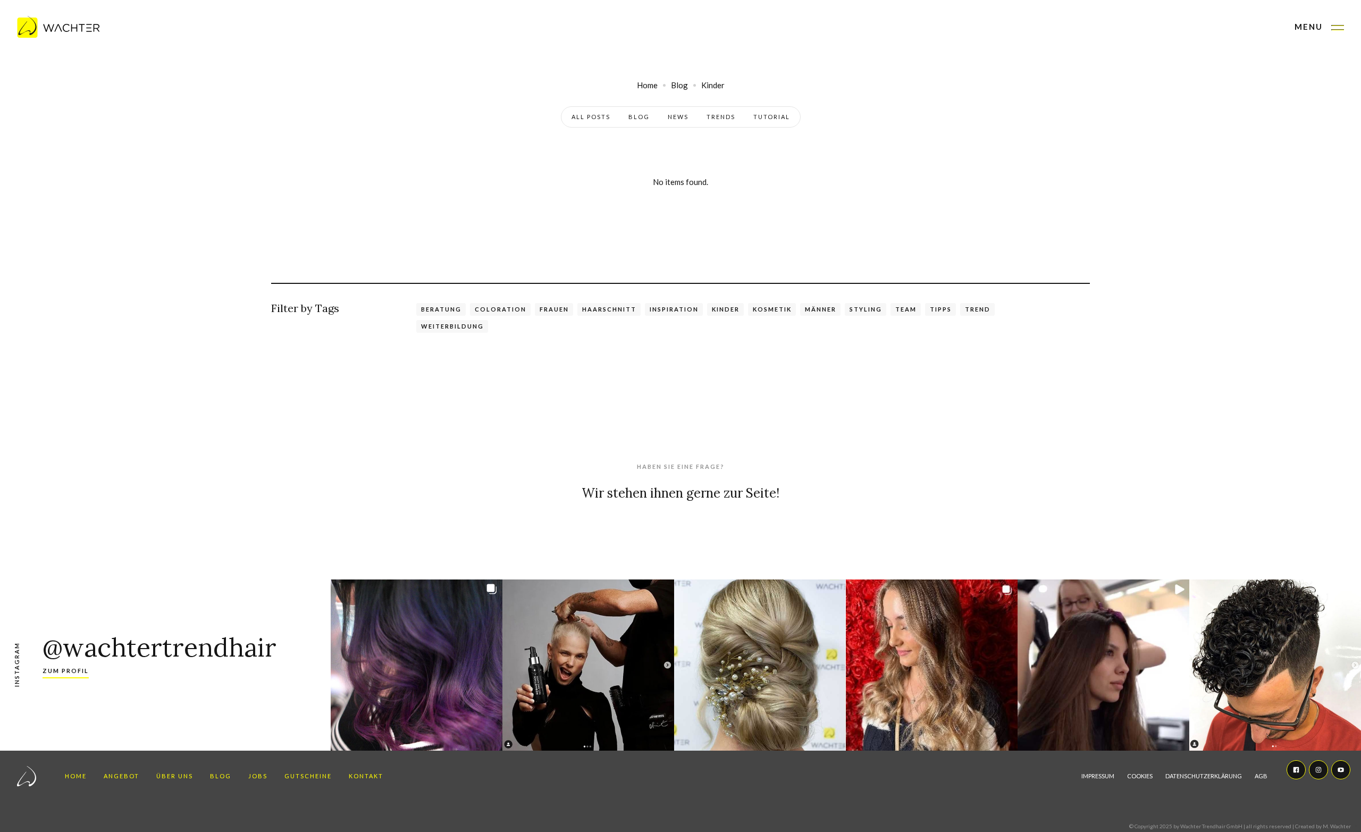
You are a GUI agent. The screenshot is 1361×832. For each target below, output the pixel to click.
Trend (977, 309)
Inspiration (674, 309)
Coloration (500, 309)
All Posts (591, 116)
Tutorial (771, 116)
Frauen (554, 309)
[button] (1319, 28)
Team (906, 309)
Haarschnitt (609, 309)
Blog (639, 116)
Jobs (257, 775)
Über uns (174, 775)
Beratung (441, 309)
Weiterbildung (452, 326)
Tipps (941, 309)
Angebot (121, 775)
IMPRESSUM (1097, 775)
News (678, 116)
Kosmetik (772, 309)
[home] (58, 27)
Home (76, 775)
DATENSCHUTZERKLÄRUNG (1203, 775)
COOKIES (1140, 775)
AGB (1261, 775)
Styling (866, 309)
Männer (820, 309)
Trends (721, 116)
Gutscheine (308, 775)
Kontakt (366, 775)
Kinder (726, 309)
